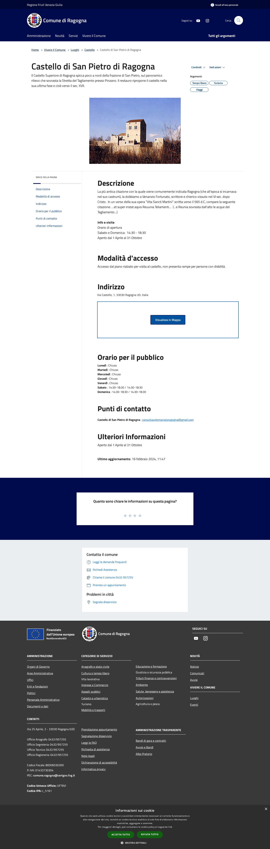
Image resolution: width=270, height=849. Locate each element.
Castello (89, 50)
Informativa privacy (93, 769)
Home (35, 50)
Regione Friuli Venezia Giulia (44, 5)
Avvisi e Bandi (144, 747)
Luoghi (75, 50)
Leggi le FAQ (89, 742)
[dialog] (135, 827)
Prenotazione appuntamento (99, 729)
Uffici (30, 680)
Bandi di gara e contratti (151, 740)
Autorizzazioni (145, 698)
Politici (31, 693)
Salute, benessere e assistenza (155, 691)
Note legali (88, 756)
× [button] (265, 809)
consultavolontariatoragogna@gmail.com (168, 420)
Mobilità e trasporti (93, 710)
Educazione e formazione (151, 666)
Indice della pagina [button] (46, 177)
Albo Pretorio (144, 754)
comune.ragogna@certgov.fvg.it (54, 775)
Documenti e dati (37, 706)
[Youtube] (196, 20)
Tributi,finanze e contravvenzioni (156, 678)
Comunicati (197, 673)
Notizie (194, 666)
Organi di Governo (38, 666)
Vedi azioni (215, 67)
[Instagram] (206, 20)
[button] (134, 843)
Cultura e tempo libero (95, 673)
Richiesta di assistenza (95, 749)
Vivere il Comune (55, 50)
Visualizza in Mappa (168, 320)
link (170, 826)
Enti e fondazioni (37, 686)
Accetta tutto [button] (120, 834)
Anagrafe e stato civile (95, 666)
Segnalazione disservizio (96, 736)
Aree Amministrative (40, 673)
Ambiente (142, 685)
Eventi (194, 704)
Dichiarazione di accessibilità (99, 762)
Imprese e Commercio (94, 685)
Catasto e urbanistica (94, 698)
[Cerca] (238, 20)
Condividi (196, 67)
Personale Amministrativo (43, 699)
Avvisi (194, 680)
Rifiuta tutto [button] (150, 834)
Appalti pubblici (90, 691)
